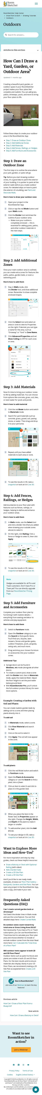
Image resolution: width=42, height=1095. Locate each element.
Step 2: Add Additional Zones (17, 143)
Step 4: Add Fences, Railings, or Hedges (21, 148)
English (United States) (24, 1075)
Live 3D (31, 484)
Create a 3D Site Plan (14, 875)
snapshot (12, 484)
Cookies (10, 1075)
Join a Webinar (21, 1049)
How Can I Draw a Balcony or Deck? (24, 1015)
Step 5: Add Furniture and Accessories (21, 151)
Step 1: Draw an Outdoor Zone (18, 140)
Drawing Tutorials (29, 15)
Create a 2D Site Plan (14, 872)
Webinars (20, 985)
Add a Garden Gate (13, 870)
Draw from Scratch (13, 15)
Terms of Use (28, 1071)
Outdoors (9, 18)
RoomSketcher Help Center (13, 13)
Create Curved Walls (28, 919)
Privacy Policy (14, 1071)
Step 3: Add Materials (14, 145)
